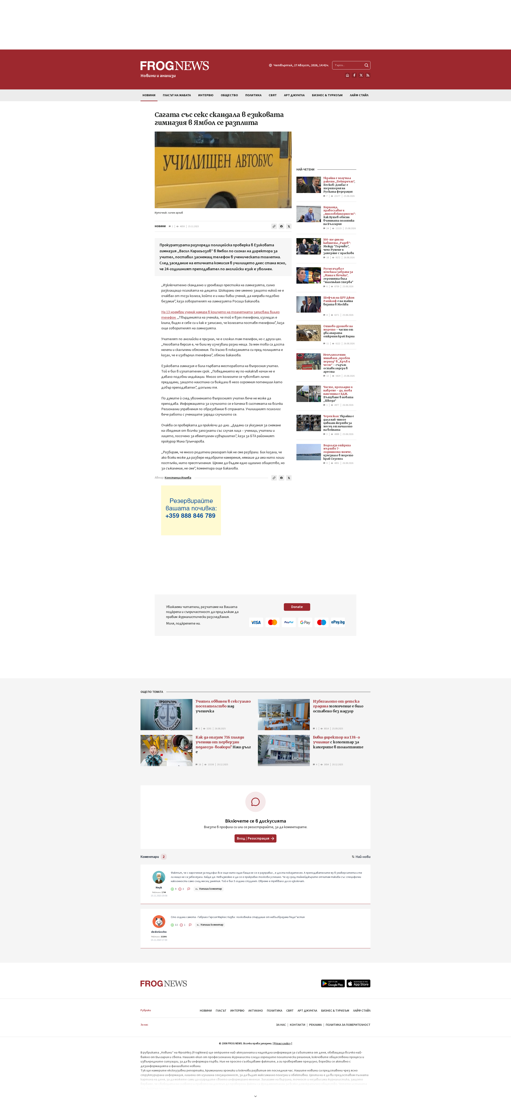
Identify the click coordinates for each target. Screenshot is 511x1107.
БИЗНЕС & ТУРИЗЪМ (335, 1010)
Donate (297, 606)
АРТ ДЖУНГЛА (307, 1010)
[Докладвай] (189, 889)
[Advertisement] (255, 25)
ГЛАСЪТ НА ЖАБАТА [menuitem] (177, 95)
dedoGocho (159, 932)
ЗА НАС (281, 1025)
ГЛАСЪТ (221, 1010)
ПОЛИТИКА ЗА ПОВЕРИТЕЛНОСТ (348, 1025)
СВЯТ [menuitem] (273, 95)
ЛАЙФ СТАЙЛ (361, 1010)
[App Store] (358, 983)
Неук (159, 888)
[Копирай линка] (274, 226)
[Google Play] (333, 983)
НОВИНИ (160, 226)
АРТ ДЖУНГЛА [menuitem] (294, 95)
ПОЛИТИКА (274, 1010)
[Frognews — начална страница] (164, 983)
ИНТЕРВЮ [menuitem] (205, 95)
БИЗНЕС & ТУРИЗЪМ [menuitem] (327, 95)
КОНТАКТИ (297, 1025)
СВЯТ (290, 1010)
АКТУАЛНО (255, 1010)
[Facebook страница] (354, 75)
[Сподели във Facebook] (281, 226)
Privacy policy (282, 1044)
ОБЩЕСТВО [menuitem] (229, 95)
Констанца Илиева (178, 478)
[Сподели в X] (289, 226)
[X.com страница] (361, 75)
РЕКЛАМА (315, 1025)
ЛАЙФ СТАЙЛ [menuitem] (359, 95)
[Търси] (366, 65)
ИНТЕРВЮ (237, 1010)
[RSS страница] (367, 75)
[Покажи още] (255, 1096)
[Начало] (347, 75)
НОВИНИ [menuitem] (149, 95)
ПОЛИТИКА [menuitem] (253, 95)
